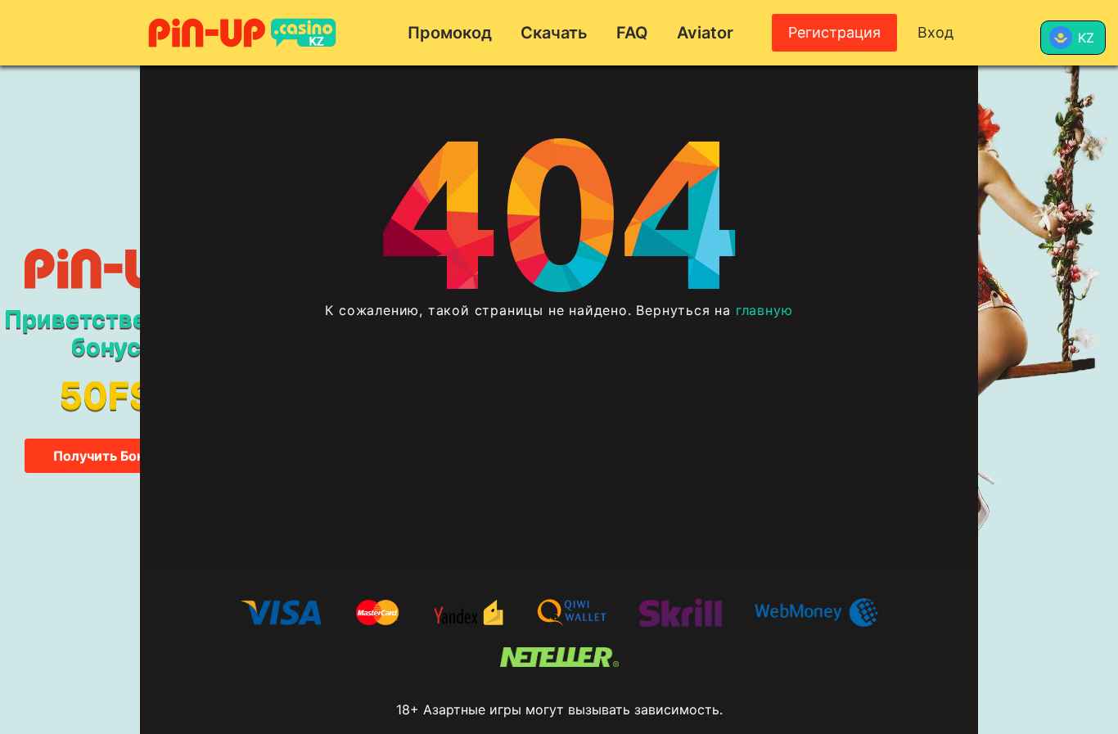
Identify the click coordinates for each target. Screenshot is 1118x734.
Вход (935, 32)
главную (764, 310)
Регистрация (834, 32)
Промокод (450, 33)
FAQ (632, 33)
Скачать (554, 33)
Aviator (705, 33)
